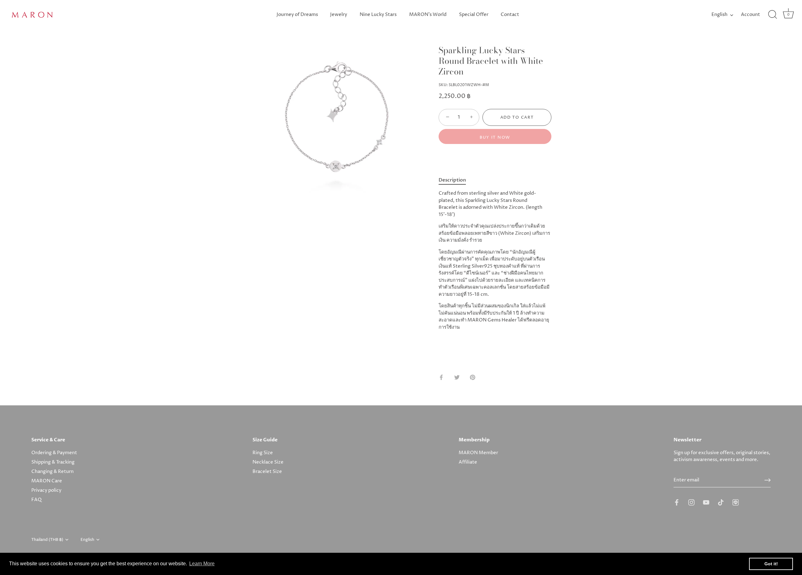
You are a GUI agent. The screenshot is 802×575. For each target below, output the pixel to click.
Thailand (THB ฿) (47, 539)
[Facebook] (677, 502)
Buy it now (495, 137)
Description (452, 180)
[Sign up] (767, 480)
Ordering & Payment (54, 452)
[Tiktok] (721, 502)
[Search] (772, 15)
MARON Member (478, 452)
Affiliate (468, 462)
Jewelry (338, 14)
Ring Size (263, 452)
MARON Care (46, 481)
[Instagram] (691, 502)
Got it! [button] (771, 563)
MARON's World (427, 14)
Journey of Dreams (297, 14)
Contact (510, 14)
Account (750, 14)
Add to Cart (517, 117)
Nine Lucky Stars (378, 14)
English (719, 15)
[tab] (455, 180)
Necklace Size (268, 462)
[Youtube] (706, 502)
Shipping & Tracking (53, 462)
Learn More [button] (202, 563)
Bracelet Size (267, 471)
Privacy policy (46, 490)
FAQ (36, 499)
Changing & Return (52, 471)
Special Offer (473, 14)
